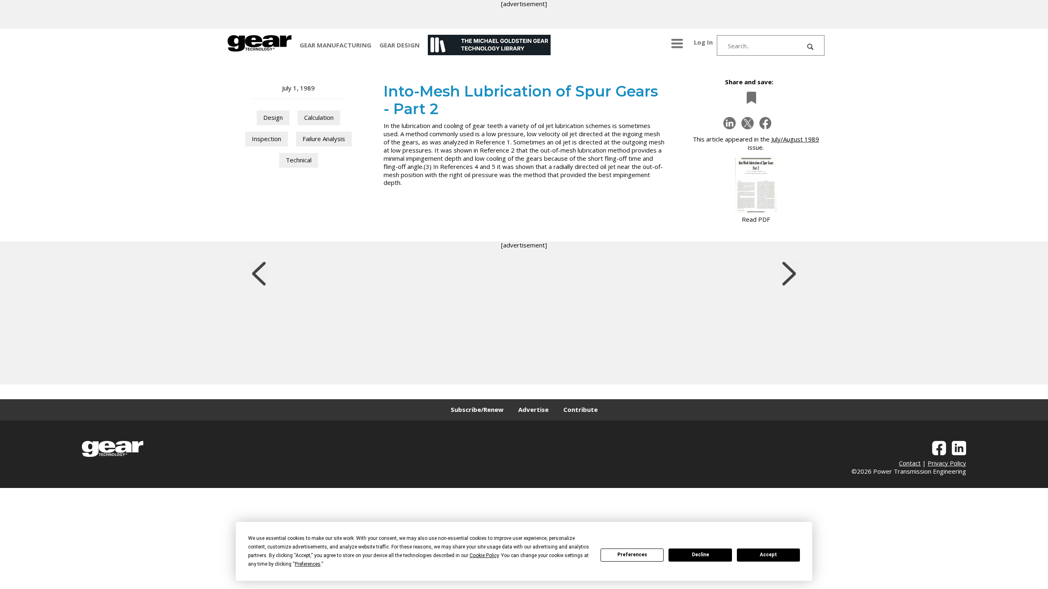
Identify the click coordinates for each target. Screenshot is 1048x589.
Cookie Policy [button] (484, 555)
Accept (768, 555)
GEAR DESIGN (399, 45)
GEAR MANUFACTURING (335, 45)
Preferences (632, 555)
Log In (703, 42)
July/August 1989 (795, 139)
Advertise (533, 409)
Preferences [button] (308, 564)
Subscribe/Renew (477, 409)
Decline (700, 555)
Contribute (580, 409)
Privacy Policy (947, 463)
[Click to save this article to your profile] (749, 97)
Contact (910, 463)
